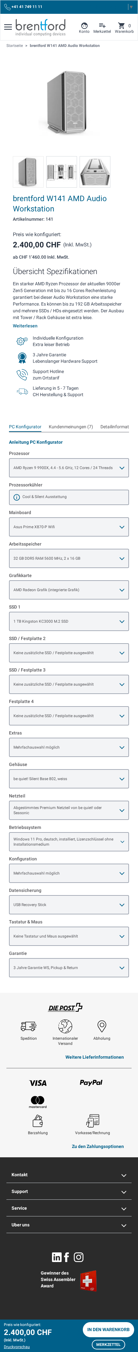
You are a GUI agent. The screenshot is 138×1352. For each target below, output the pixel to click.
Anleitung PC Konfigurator (36, 442)
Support (20, 1191)
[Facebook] (66, 1257)
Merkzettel (108, 1344)
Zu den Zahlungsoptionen (98, 1146)
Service (19, 1208)
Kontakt (20, 1174)
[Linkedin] (57, 1257)
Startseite (14, 45)
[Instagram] (78, 1257)
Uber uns (21, 1224)
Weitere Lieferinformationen (94, 1057)
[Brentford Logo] (40, 27)
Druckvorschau (17, 1347)
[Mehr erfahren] (16, 497)
